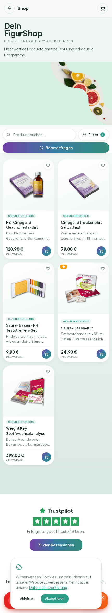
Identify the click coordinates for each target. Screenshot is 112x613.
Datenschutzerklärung (48, 587)
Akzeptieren (54, 599)
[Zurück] (9, 8)
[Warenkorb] (102, 8)
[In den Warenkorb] (46, 251)
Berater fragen (59, 147)
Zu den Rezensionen (56, 545)
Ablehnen (27, 599)
